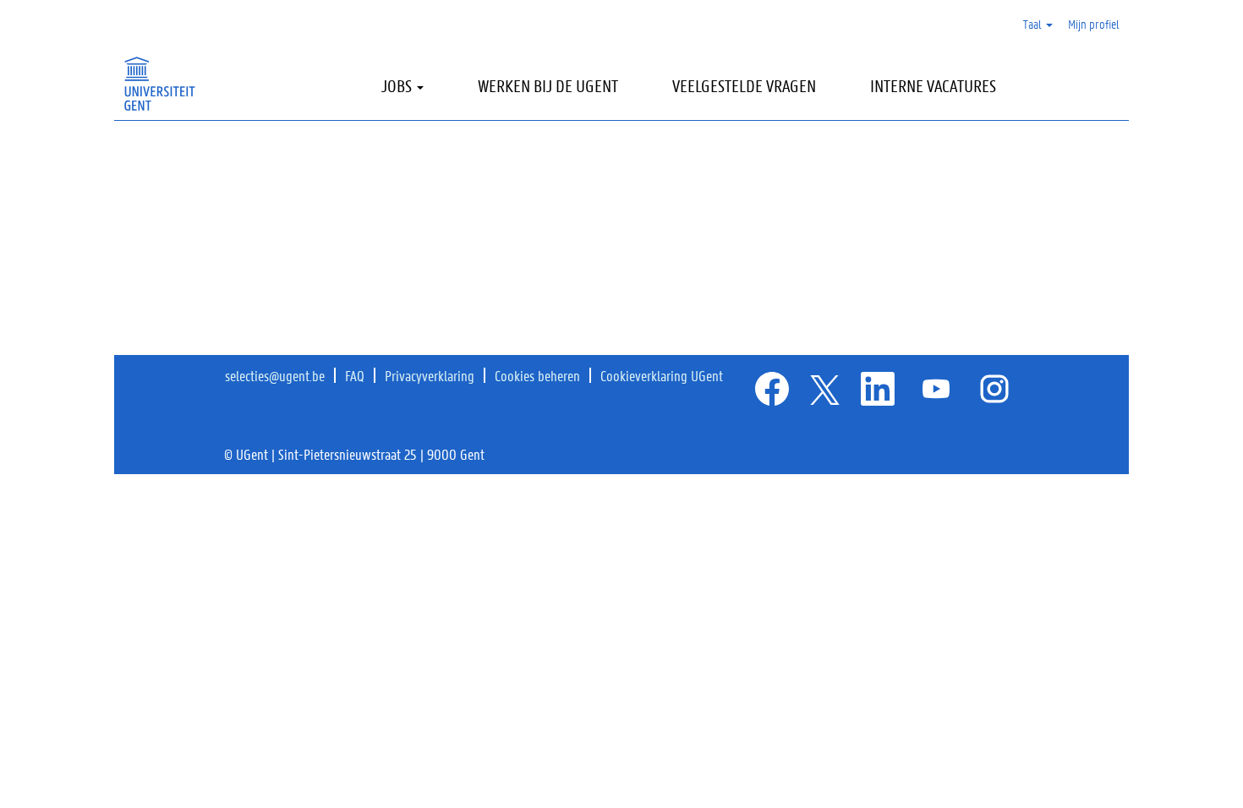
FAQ (354, 375)
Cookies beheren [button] (537, 375)
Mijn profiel (1094, 23)
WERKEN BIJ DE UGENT (548, 85)
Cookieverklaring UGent (661, 375)
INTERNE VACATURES (933, 85)
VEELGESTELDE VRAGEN (744, 85)
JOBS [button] (398, 85)
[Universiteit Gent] (159, 84)
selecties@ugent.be (275, 375)
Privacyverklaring (429, 375)
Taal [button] (1033, 23)
